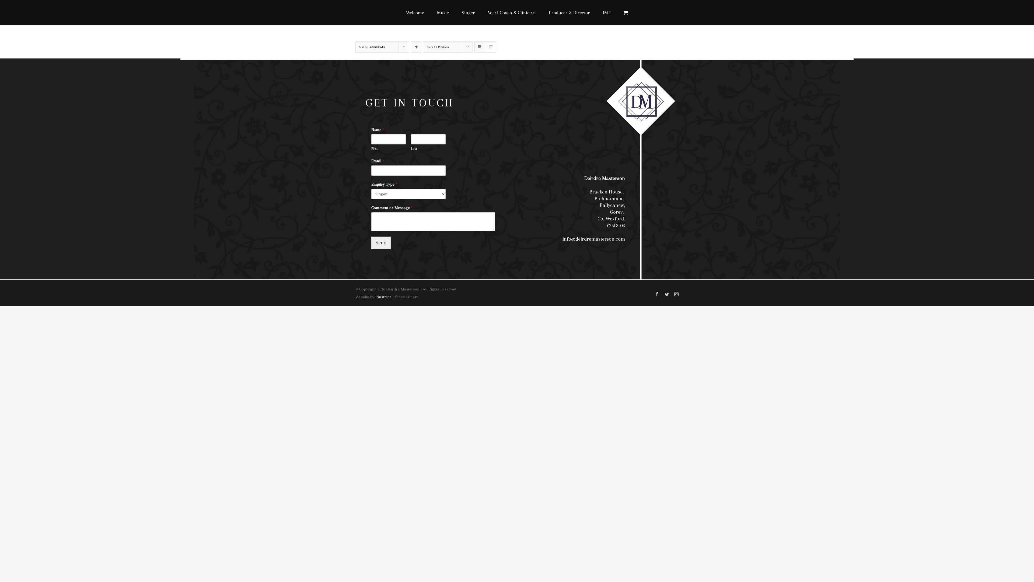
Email (377, 160)
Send (381, 243)
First (374, 149)
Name (377, 129)
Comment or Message (392, 207)
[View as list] (490, 47)
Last (414, 149)
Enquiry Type (384, 184)
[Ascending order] (416, 47)
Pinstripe (383, 297)
